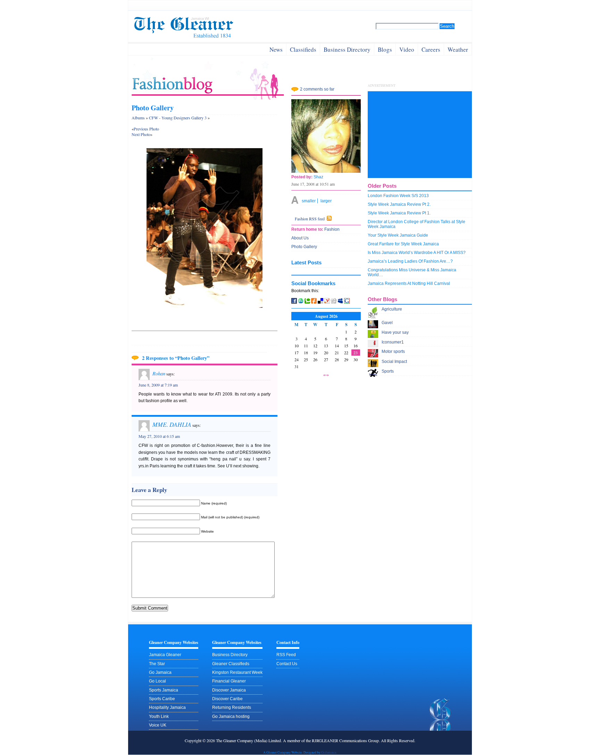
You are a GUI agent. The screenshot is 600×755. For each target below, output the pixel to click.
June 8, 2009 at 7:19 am (158, 385)
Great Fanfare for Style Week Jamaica (403, 243)
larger (326, 200)
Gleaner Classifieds (230, 663)
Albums (138, 117)
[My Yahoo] (327, 302)
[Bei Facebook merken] (294, 302)
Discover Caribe (227, 698)
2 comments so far (317, 89)
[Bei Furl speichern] (314, 302)
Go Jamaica (160, 672)
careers (431, 49)
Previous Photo (146, 129)
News (276, 49)
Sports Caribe (162, 698)
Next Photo (141, 134)
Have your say (395, 332)
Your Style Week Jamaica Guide (398, 235)
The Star (157, 663)
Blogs (385, 49)
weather (458, 49)
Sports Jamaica (163, 690)
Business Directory (230, 654)
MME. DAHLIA (171, 424)
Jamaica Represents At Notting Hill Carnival (409, 283)
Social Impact (394, 361)
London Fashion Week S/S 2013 (398, 195)
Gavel (387, 322)
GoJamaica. (329, 752)
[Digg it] (334, 302)
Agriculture (392, 309)
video (406, 49)
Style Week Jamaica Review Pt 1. (399, 213)
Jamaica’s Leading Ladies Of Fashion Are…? (410, 261)
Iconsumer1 (393, 342)
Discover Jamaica (229, 690)
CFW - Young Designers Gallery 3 (178, 117)
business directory (347, 49)
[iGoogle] (347, 302)
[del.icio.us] (320, 302)
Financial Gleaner (229, 681)
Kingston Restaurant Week (237, 672)
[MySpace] (340, 302)
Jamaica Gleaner (165, 654)
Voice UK (157, 725)
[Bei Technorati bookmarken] (307, 302)
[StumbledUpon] (301, 302)
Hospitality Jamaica (167, 707)
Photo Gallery (153, 107)
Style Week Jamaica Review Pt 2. (399, 204)
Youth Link (159, 716)
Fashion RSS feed (310, 218)
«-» (326, 374)
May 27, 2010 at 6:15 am (159, 436)
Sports (388, 371)
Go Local (157, 681)
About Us (300, 238)
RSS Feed (286, 654)
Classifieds (303, 49)
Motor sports (393, 351)
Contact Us (286, 663)
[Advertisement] (420, 134)
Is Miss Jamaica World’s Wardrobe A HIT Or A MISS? (417, 252)
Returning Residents (231, 707)
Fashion (331, 229)
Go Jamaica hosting (231, 716)
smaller (309, 200)
